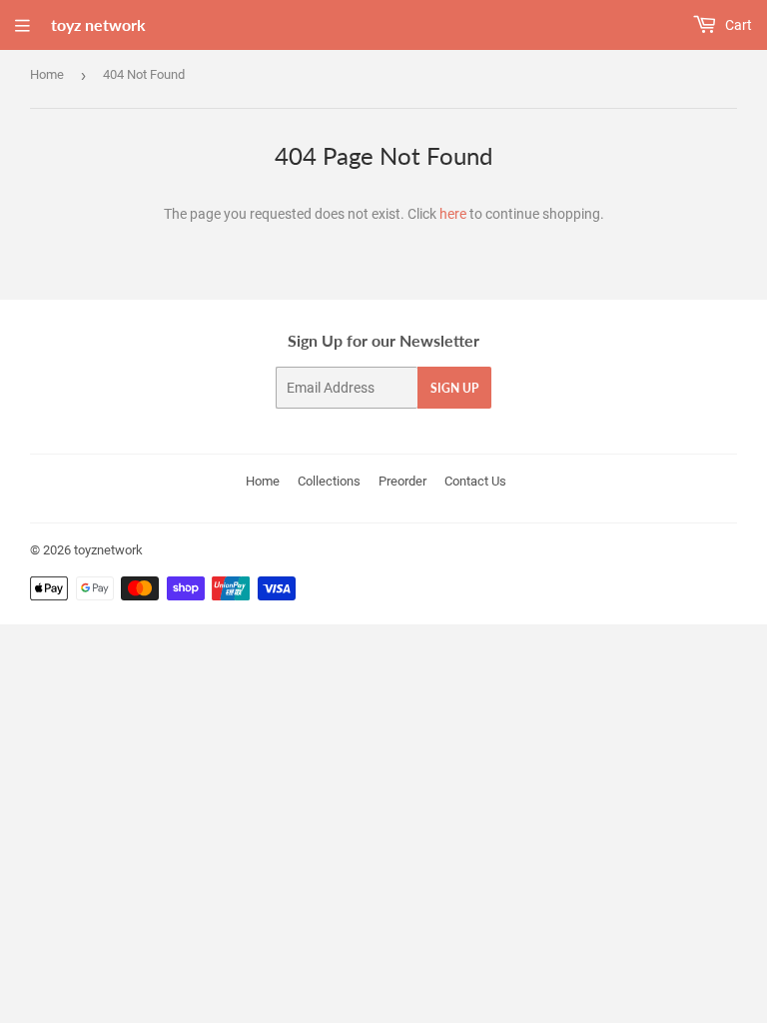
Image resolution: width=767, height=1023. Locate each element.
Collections (329, 481)
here (452, 214)
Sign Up (454, 388)
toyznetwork (108, 549)
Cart (737, 25)
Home (47, 74)
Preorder (402, 481)
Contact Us (475, 481)
